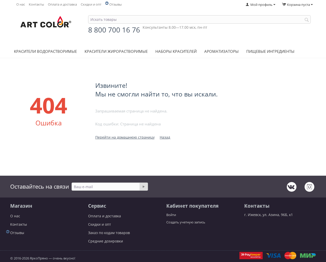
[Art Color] (45, 23)
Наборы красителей (176, 51)
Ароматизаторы (221, 51)
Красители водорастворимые (45, 51)
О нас (20, 4)
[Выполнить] (144, 186)
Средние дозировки (105, 241)
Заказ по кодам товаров (109, 232)
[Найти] (306, 20)
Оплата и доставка (62, 4)
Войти (171, 214)
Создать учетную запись (185, 222)
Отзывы (115, 4)
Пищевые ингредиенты (270, 51)
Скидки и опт (91, 4)
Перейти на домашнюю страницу (125, 137)
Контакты (36, 4)
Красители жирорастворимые (116, 51)
